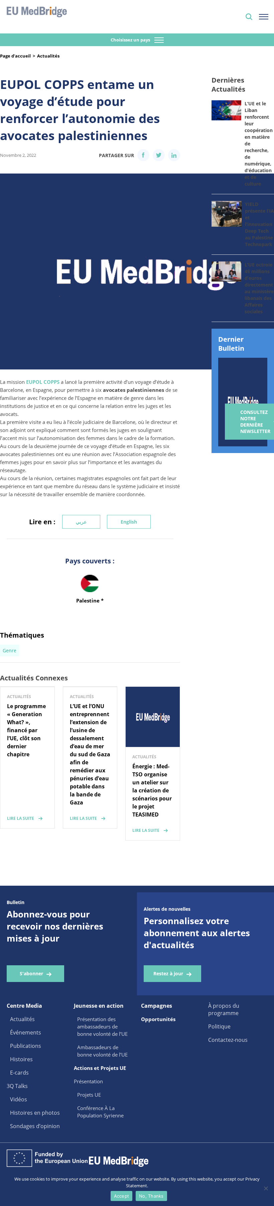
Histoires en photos (35, 1112)
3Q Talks (17, 1086)
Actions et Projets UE (100, 1068)
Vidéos (18, 1099)
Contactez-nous (228, 1040)
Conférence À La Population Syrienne (100, 1112)
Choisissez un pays (131, 40)
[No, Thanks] (265, 1188)
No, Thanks (151, 1196)
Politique (219, 1026)
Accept (121, 1196)
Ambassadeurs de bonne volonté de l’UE (102, 1051)
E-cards (19, 1072)
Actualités (48, 56)
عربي (81, 522)
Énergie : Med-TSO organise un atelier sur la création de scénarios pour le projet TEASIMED (152, 790)
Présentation (88, 1081)
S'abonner (31, 973)
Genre (9, 650)
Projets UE (89, 1094)
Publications (25, 1046)
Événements (25, 1032)
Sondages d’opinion (35, 1126)
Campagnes (156, 1005)
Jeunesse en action (99, 1005)
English (129, 522)
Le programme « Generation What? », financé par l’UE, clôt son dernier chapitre (26, 730)
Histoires (21, 1059)
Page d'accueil (15, 56)
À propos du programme (223, 1009)
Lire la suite (20, 818)
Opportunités (158, 1019)
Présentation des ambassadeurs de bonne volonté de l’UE (102, 1026)
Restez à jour (168, 973)
